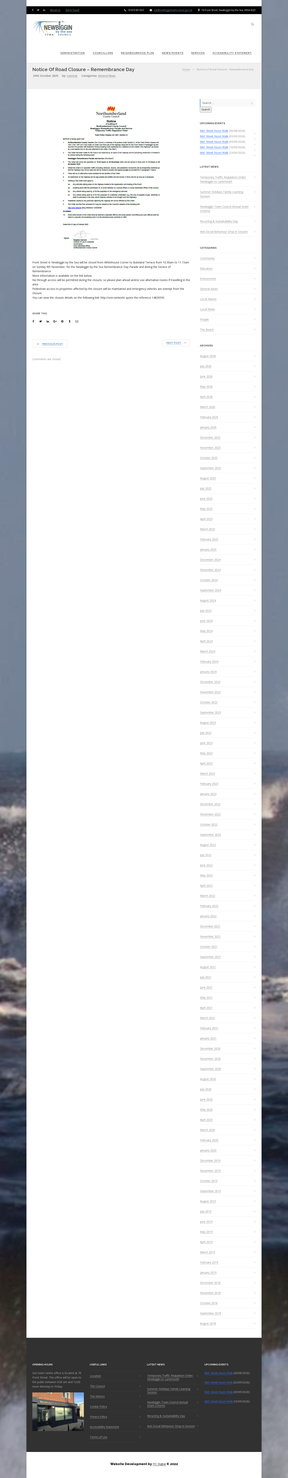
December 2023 (210, 682)
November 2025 (210, 447)
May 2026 (206, 386)
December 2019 (210, 1160)
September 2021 (210, 957)
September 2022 (210, 834)
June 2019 (206, 1221)
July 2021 (205, 977)
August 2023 (208, 722)
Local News (207, 309)
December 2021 (210, 926)
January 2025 (208, 549)
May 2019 (206, 1232)
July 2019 (205, 1211)
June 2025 (206, 498)
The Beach (207, 329)
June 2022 (206, 865)
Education (206, 268)
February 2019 (209, 1262)
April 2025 (206, 519)
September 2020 (210, 1069)
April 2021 (206, 1008)
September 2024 (210, 590)
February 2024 (209, 661)
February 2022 (209, 906)
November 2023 (210, 692)
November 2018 (210, 1293)
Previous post (52, 344)
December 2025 (210, 437)
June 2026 (206, 376)
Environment (208, 278)
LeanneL (72, 76)
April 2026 (206, 397)
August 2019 (208, 1201)
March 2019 (207, 1252)
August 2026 (208, 356)
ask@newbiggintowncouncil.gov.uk (173, 10)
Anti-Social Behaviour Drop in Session (224, 231)
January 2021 (208, 1038)
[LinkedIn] (45, 10)
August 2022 (208, 845)
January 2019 (208, 1272)
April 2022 (206, 885)
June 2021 (206, 987)
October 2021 (208, 946)
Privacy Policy (98, 1416)
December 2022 (210, 804)
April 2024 (206, 641)
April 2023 (206, 763)
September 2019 (210, 1191)
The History (97, 1396)
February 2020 (209, 1140)
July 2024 (205, 610)
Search (205, 109)
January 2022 (208, 916)
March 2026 (207, 407)
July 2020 (205, 1089)
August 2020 (208, 1079)
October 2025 (208, 458)
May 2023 (206, 753)
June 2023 (206, 743)
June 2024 (206, 621)
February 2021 (209, 1028)
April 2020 (206, 1120)
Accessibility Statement (232, 53)
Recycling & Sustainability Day (219, 221)
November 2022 (210, 814)
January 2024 (208, 671)
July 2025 (205, 488)
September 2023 (210, 712)
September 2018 (210, 1313)
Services (198, 53)
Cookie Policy (98, 1406)
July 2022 (205, 855)
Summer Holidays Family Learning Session (221, 194)
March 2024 (207, 651)
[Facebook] (33, 10)
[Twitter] (39, 10)
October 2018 (208, 1303)
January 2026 (208, 427)
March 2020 (207, 1130)
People (204, 319)
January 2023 (208, 794)
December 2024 (210, 559)
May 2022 (206, 875)
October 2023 (208, 702)
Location (95, 1376)
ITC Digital (159, 1464)
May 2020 (206, 1109)
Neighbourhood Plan (137, 53)
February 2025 (209, 539)
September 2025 (210, 468)
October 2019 (208, 1181)
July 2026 (205, 366)
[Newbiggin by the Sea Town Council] (52, 28)
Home (186, 69)
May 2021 (206, 997)
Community (207, 258)
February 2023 (209, 784)
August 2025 (208, 478)
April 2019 (206, 1242)
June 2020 (206, 1099)
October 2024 (208, 580)
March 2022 (207, 896)
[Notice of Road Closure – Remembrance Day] (34, 321)
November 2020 (210, 1058)
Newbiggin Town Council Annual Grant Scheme (224, 209)
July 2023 (205, 733)
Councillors (103, 53)
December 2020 (210, 1048)
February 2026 (209, 417)
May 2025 (206, 509)
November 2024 (210, 570)
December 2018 (210, 1283)
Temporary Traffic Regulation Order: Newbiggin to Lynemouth (223, 179)
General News (106, 76)
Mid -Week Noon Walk (214, 131)
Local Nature (208, 299)
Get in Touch (72, 10)
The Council (97, 1386)
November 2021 (210, 936)
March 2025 (207, 529)
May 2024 (206, 631)
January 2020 (208, 1150)
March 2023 (207, 773)
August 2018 (208, 1323)
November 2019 (210, 1170)
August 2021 (208, 967)
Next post (173, 342)
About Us (55, 10)
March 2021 (207, 1018)
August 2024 (208, 600)
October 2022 (208, 824)
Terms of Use (98, 1437)
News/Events (172, 53)
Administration (72, 53)
